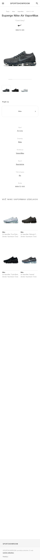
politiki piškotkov (8, 552)
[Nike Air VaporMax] (6, 89)
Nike (13, 11)
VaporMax (21, 11)
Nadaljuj (5, 556)
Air (20, 175)
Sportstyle (20, 164)
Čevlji (7, 11)
